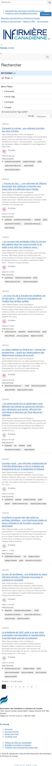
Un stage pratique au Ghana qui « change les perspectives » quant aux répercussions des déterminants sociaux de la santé (24, 352)
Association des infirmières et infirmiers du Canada (24, 11)
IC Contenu (11, 150)
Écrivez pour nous (12, 734)
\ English (7, 47)
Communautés (31, 13)
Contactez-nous (11, 736)
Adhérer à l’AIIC (29, 21)
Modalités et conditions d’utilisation (18, 745)
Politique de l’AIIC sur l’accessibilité (18, 742)
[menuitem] (24, 11)
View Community (8, 158)
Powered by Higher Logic (26, 765)
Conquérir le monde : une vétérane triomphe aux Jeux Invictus (23, 130)
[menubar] (26, 19)
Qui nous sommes (12, 731)
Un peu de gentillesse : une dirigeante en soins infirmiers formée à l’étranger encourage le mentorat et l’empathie (24, 576)
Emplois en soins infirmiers (15, 13)
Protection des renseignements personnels (21, 747)
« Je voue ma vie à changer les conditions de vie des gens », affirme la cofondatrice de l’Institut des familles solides (23, 298)
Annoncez (8, 729)
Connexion (46, 14)
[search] (49, 2)
